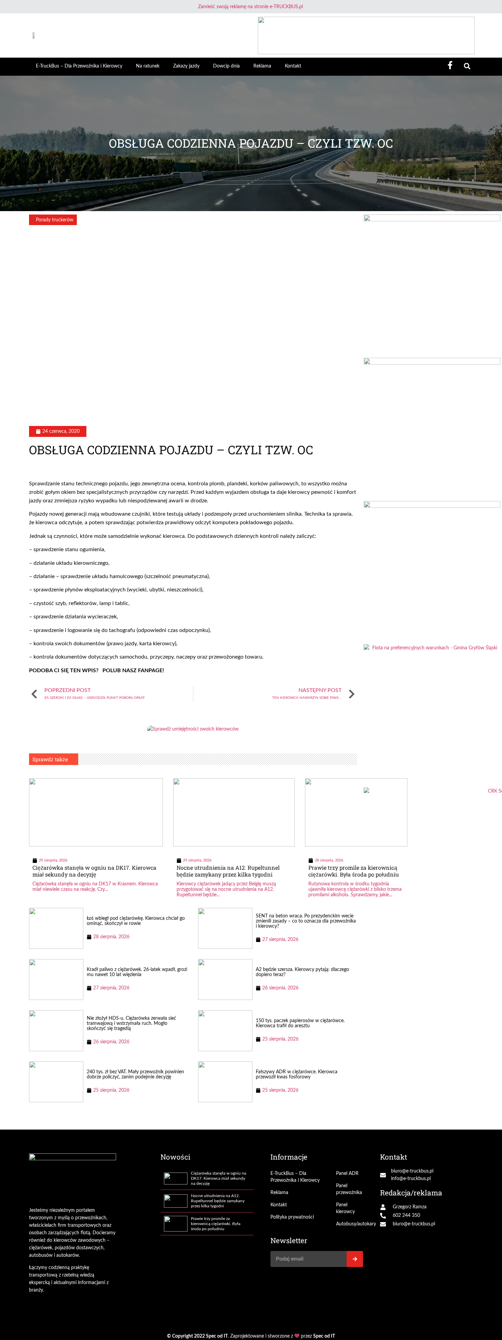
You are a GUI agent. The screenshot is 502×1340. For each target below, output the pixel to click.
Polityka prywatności (292, 1217)
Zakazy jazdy (186, 66)
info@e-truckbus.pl (411, 1178)
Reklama (262, 66)
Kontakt (293, 66)
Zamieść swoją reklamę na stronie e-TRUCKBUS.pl (250, 6)
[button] (467, 66)
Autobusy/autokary (349, 1224)
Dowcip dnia (226, 66)
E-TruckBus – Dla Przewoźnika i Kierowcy (79, 66)
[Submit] (355, 1259)
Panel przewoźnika (349, 1189)
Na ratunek (147, 66)
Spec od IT (217, 1336)
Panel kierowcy (345, 1208)
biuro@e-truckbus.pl (412, 1171)
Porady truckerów (54, 220)
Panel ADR (347, 1173)
